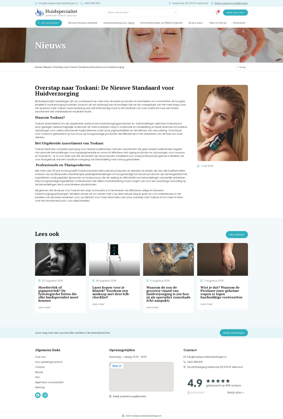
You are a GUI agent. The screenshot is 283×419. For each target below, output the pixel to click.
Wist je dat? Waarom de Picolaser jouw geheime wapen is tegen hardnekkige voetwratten (221, 292)
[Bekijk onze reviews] (216, 385)
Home (38, 67)
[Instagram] (45, 395)
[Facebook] (38, 395)
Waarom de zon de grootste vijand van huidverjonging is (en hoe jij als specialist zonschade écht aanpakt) (168, 294)
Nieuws (47, 67)
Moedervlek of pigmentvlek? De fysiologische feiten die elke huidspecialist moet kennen (58, 294)
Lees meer (44, 307)
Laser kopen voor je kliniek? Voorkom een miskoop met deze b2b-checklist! (111, 292)
